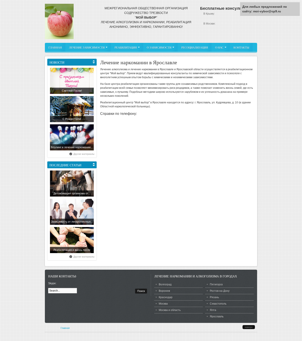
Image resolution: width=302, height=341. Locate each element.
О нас (219, 47)
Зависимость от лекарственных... (72, 221)
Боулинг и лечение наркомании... (72, 147)
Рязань (214, 297)
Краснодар (165, 297)
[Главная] (59, 38)
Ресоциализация (194, 47)
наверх (249, 327)
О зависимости (159, 47)
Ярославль (217, 316)
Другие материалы (83, 154)
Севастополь (218, 303)
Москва (163, 303)
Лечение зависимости (87, 47)
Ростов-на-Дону (219, 290)
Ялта (213, 310)
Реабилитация (126, 47)
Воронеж (164, 290)
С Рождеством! (72, 119)
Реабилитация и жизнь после (72, 250)
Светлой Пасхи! (72, 90)
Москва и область (170, 310)
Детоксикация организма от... (72, 193)
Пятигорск (216, 284)
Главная (55, 47)
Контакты (241, 47)
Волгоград (165, 284)
